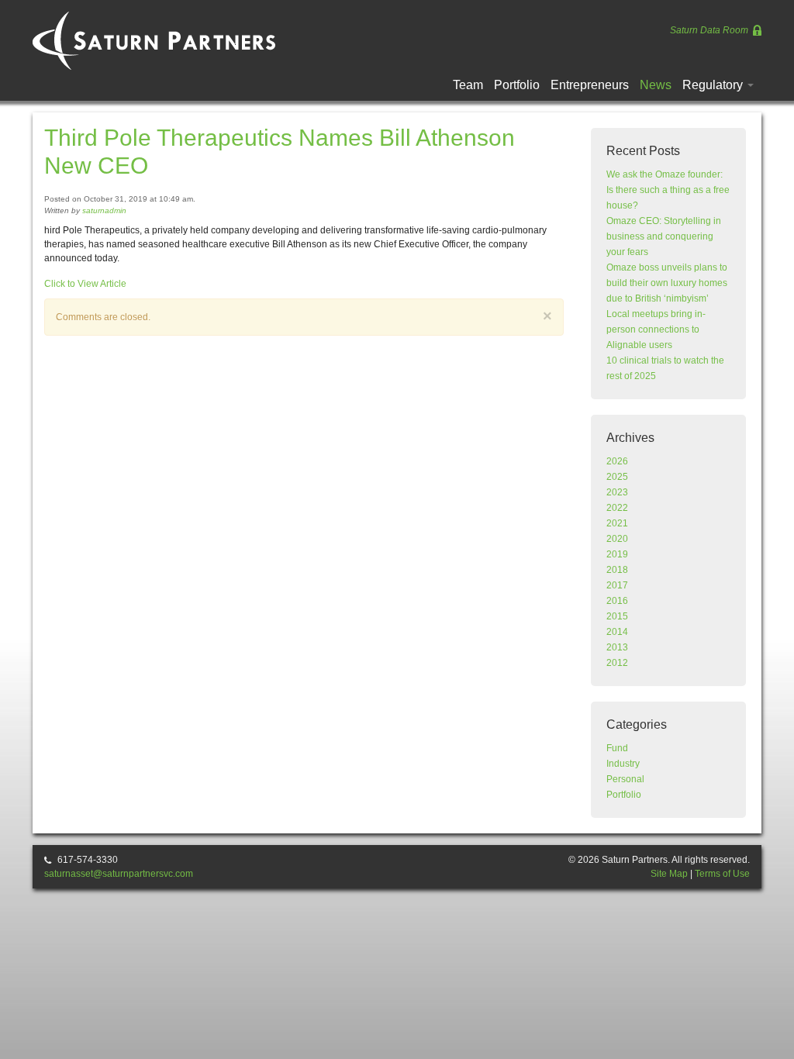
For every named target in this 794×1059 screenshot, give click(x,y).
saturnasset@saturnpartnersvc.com (118, 873)
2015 (617, 616)
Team (468, 84)
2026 (617, 461)
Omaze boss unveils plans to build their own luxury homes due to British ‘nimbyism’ (666, 283)
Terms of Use (722, 873)
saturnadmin (104, 210)
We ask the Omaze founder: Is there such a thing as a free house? (668, 190)
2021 (617, 523)
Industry (623, 763)
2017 (617, 585)
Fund (617, 748)
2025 (617, 476)
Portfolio (517, 84)
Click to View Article (85, 283)
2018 (617, 569)
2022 (617, 507)
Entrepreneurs (590, 84)
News (655, 84)
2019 (617, 554)
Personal (625, 779)
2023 (617, 492)
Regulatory (714, 84)
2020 (617, 538)
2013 (617, 647)
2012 (617, 662)
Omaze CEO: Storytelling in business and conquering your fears (663, 236)
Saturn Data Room (710, 30)
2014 (617, 631)
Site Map (669, 873)
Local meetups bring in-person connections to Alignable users (656, 329)
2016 (617, 600)
